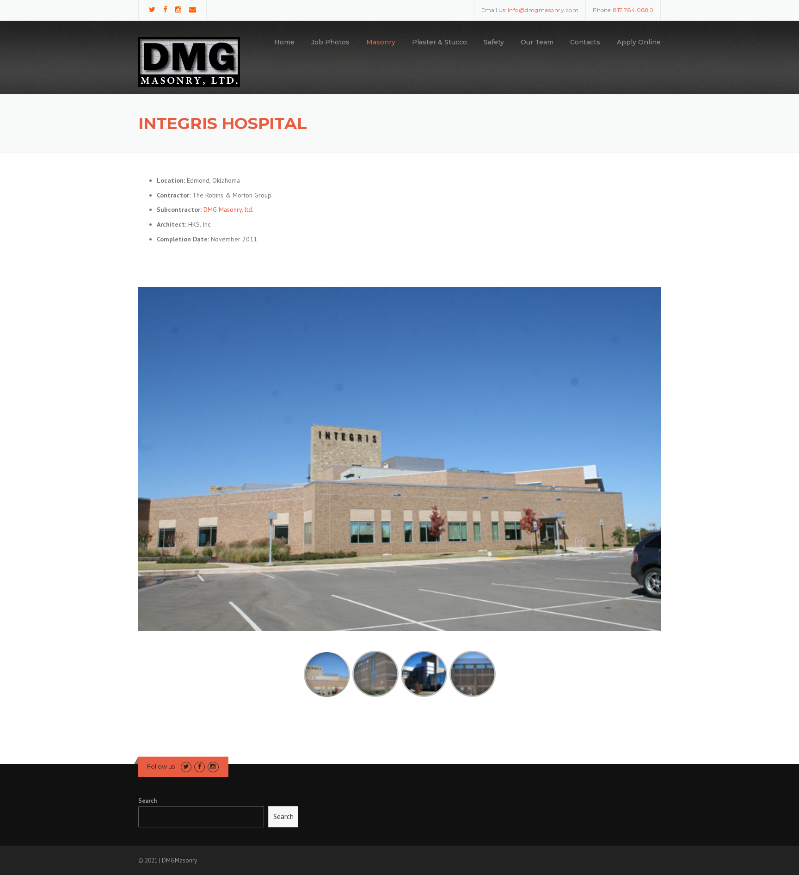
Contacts (585, 42)
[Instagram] (178, 9)
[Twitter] (152, 9)
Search (147, 801)
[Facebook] (165, 9)
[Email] (192, 9)
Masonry (380, 42)
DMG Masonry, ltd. (228, 209)
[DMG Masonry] (189, 61)
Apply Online (639, 42)
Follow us (161, 766)
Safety (494, 42)
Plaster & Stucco (439, 42)
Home (284, 42)
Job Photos (330, 42)
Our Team (537, 42)
